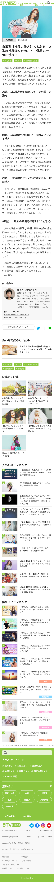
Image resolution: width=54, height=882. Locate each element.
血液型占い (37, 766)
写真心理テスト (40, 771)
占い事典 (27, 816)
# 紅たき (18, 61)
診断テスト (24, 771)
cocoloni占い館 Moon (10, 837)
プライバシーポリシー (10, 865)
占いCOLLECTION (45, 837)
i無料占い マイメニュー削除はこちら (16, 868)
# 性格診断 (20, 369)
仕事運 (44, 793)
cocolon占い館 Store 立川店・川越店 (16, 843)
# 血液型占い (8, 369)
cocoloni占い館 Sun (9, 831)
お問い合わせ (26, 861)
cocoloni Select (46, 831)
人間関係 (44, 800)
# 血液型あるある (30, 61)
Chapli (28, 837)
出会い (27, 800)
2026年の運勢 (11, 776)
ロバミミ (28, 831)
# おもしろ (7, 61)
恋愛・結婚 (10, 793)
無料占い (9, 766)
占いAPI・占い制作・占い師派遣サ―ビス (17, 849)
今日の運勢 (10, 816)
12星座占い (22, 766)
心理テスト (10, 771)
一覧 (50, 786)
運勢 (10, 800)
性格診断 (9, 40)
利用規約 (24, 857)
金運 (27, 793)
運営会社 (5, 857)
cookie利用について (9, 861)
